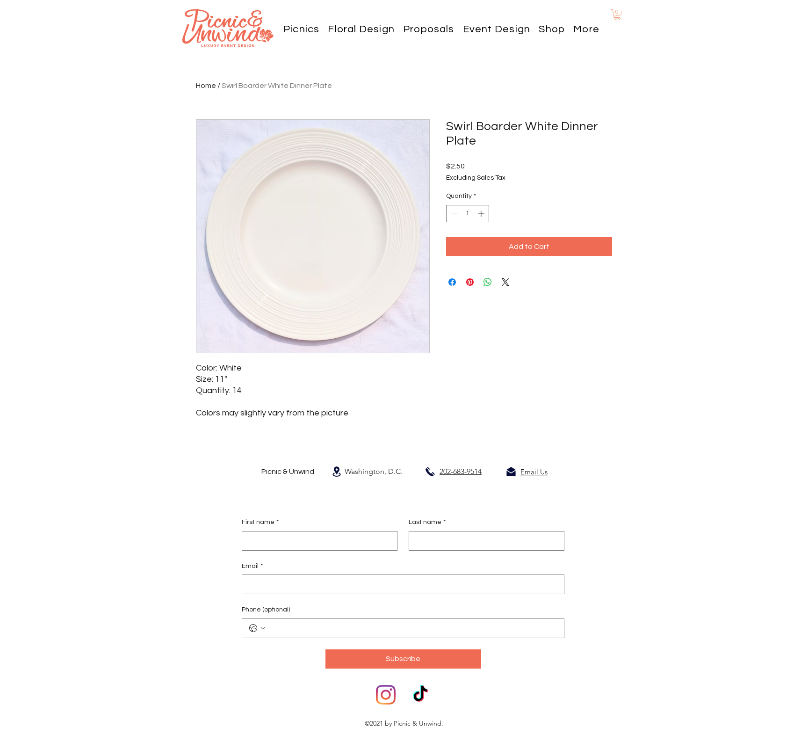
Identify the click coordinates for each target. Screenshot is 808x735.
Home (206, 85)
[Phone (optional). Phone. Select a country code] (257, 628)
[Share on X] (505, 282)
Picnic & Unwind (287, 471)
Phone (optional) (266, 609)
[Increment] (482, 213)
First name (260, 522)
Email (252, 566)
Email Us (534, 471)
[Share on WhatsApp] (487, 282)
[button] (586, 29)
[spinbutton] (467, 213)
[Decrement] (453, 213)
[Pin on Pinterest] (470, 282)
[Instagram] (386, 695)
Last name (427, 522)
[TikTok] (420, 695)
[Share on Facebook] (452, 282)
